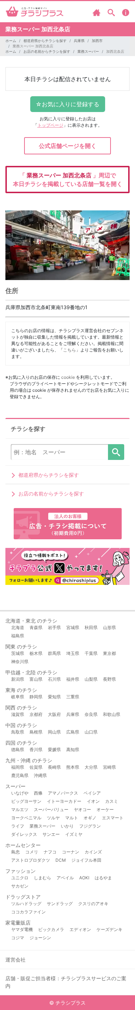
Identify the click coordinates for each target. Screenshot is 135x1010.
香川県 (36, 749)
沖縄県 (40, 775)
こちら (69, 350)
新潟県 (17, 679)
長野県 (109, 679)
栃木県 (36, 653)
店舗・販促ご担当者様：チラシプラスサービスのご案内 (65, 982)
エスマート (112, 817)
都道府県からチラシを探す (45, 40)
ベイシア (92, 793)
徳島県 (17, 749)
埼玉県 (72, 653)
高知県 (72, 749)
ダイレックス (24, 834)
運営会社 (15, 960)
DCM (60, 860)
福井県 (72, 679)
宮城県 (72, 627)
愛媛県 (54, 749)
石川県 (54, 679)
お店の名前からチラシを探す (46, 51)
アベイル (65, 877)
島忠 (15, 852)
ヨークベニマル (26, 817)
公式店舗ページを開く (67, 145)
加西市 (97, 40)
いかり (67, 826)
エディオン (80, 929)
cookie (68, 377)
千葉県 (91, 653)
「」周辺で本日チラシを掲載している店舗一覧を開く (67, 179)
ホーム (10, 40)
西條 (38, 793)
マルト (71, 817)
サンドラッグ (60, 903)
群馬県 (54, 653)
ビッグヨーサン (26, 801)
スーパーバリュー (51, 809)
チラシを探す (116, 452)
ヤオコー (82, 809)
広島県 (72, 732)
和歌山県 (111, 714)
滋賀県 (17, 714)
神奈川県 (19, 661)
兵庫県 (79, 40)
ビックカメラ (51, 929)
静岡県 (36, 696)
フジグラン (90, 826)
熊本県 (72, 767)
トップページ (50, 125)
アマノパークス (63, 793)
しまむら (42, 877)
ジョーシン (40, 937)
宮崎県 (109, 767)
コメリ (31, 852)
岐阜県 (17, 696)
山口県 (91, 732)
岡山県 (54, 732)
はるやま (103, 877)
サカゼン (19, 886)
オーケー (105, 809)
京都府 (36, 714)
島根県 (36, 732)
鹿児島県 (19, 775)
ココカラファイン (28, 911)
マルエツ (19, 809)
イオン (93, 801)
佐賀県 (36, 767)
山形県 (109, 627)
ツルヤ (53, 817)
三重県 (72, 696)
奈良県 (91, 714)
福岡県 (17, 767)
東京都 (109, 653)
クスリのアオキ (93, 903)
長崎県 (54, 767)
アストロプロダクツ (30, 860)
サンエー (51, 834)
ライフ (17, 826)
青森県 (36, 627)
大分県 (91, 767)
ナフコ (50, 852)
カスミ (111, 801)
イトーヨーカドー (64, 801)
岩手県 (54, 627)
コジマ (17, 937)
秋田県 (91, 627)
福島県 (17, 635)
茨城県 (17, 653)
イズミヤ (73, 834)
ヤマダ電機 (22, 929)
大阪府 (54, 714)
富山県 (36, 679)
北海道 (17, 627)
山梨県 (91, 679)
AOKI (84, 877)
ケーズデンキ (109, 929)
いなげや (19, 793)
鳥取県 (17, 732)
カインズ (93, 852)
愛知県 (54, 696)
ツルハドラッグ (26, 903)
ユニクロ (19, 877)
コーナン (70, 852)
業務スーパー (88, 51)
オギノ (90, 817)
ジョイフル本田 (86, 860)
